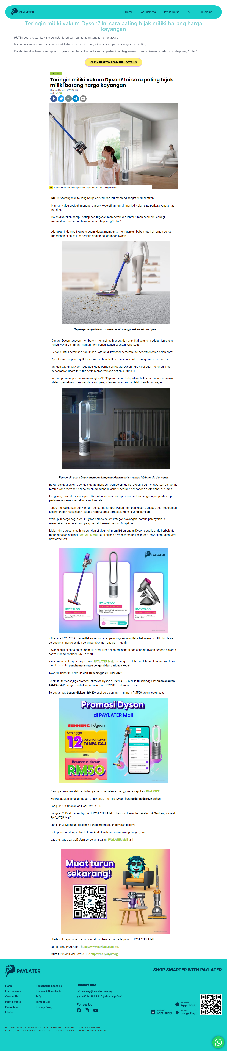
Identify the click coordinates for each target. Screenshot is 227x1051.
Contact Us (205, 12)
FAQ (189, 12)
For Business (148, 12)
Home (128, 12)
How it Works (171, 12)
